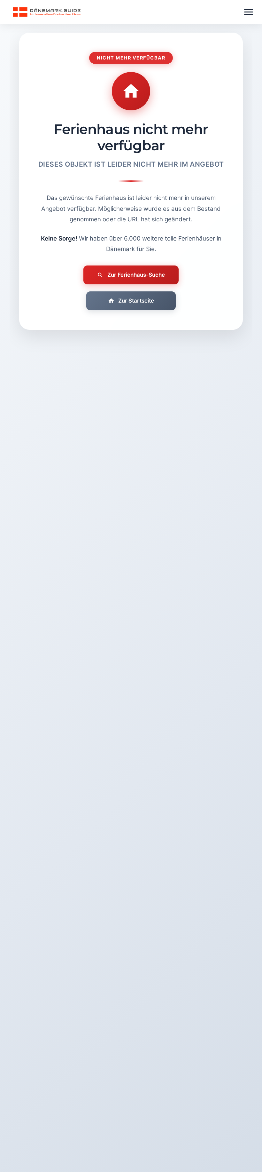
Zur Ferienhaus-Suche (136, 275)
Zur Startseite (136, 300)
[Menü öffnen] (249, 12)
